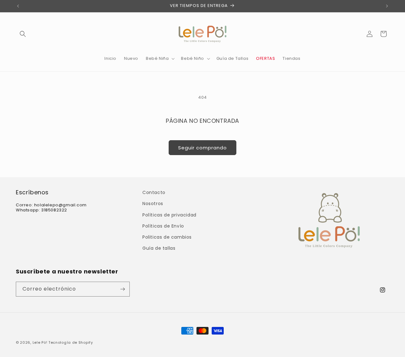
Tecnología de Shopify (70, 342)
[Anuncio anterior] (18, 6)
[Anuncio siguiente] (387, 6)
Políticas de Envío (163, 226)
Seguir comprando (202, 147)
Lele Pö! (40, 342)
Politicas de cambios (167, 237)
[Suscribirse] (122, 289)
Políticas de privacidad (169, 215)
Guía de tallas (158, 248)
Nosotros (152, 203)
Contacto (153, 192)
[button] (23, 34)
